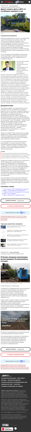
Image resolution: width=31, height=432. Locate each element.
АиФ (2, 33)
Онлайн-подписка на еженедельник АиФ (14, 382)
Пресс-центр (21, 378)
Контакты (17, 384)
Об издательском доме (8, 378)
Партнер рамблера (13, 425)
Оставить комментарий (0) (15, 206)
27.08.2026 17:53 (5, 252)
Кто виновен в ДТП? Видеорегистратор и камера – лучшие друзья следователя (15, 189)
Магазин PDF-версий (14, 380)
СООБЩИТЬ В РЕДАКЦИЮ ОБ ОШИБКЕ (12, 386)
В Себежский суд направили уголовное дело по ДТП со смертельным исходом (18, 235)
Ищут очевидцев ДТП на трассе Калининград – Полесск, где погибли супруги (17, 244)
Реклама (4, 380)
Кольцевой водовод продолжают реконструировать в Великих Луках (15, 321)
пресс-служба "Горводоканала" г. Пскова (11, 283)
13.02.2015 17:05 (4, 5)
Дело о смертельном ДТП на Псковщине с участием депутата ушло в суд (16, 226)
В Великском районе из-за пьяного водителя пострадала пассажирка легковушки (17, 240)
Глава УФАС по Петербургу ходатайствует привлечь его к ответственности (16, 231)
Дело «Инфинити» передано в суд (14, 195)
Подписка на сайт (7, 384)
